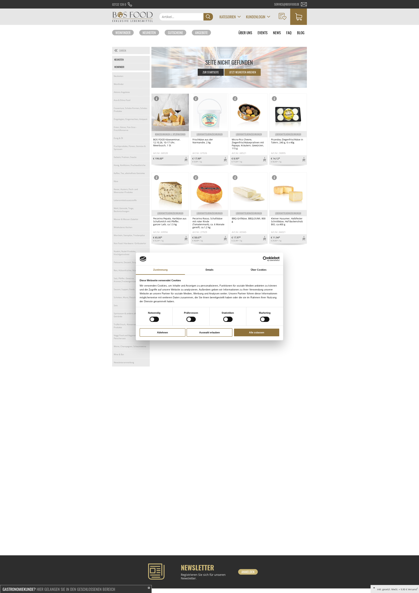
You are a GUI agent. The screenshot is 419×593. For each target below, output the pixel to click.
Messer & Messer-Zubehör (126, 219)
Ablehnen (162, 332)
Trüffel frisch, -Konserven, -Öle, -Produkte (128, 326)
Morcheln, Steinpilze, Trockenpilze (129, 235)
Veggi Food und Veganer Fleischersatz (125, 337)
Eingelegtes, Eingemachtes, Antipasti (130, 119)
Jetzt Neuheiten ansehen (242, 72)
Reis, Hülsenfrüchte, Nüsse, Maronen (130, 270)
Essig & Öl (118, 138)
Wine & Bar (119, 354)
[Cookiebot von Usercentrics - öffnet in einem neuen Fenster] (265, 258)
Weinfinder (122, 32)
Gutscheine (175, 32)
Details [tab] (210, 269)
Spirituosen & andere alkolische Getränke (128, 315)
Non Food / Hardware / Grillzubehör (130, 243)
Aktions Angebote (122, 92)
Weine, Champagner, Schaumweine (130, 346)
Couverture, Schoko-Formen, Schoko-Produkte (130, 110)
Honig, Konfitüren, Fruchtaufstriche (130, 165)
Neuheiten (149, 32)
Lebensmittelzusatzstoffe (125, 200)
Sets (116, 305)
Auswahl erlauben (209, 332)
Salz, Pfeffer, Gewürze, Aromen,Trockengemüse (125, 280)
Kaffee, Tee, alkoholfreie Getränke (129, 173)
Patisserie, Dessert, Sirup (125, 262)
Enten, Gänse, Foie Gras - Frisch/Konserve (125, 129)
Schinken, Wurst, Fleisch (125, 297)
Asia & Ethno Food (122, 100)
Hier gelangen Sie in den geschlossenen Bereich (59, 589)
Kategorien (227, 16)
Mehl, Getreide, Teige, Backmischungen (124, 210)
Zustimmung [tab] (160, 269)
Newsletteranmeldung (124, 362)
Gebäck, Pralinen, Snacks (125, 157)
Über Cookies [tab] (258, 269)
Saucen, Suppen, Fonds (124, 289)
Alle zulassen (256, 332)
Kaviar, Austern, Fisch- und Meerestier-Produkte (126, 191)
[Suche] (208, 16)
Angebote (201, 32)
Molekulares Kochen (123, 227)
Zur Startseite (211, 72)
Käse (116, 181)
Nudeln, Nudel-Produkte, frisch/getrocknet (125, 253)
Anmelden (248, 571)
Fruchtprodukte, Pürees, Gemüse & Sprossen (130, 148)
